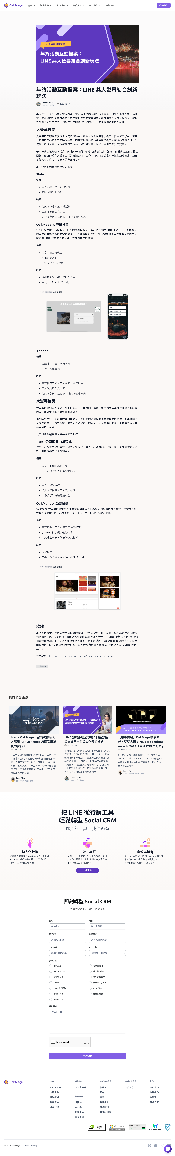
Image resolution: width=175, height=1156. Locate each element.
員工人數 (93, 947)
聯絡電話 (93, 934)
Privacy (34, 1145)
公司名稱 (53, 947)
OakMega (42, 666)
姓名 (51, 921)
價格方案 (110, 5)
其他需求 (53, 1006)
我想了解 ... (54, 961)
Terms (26, 1145)
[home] (13, 5)
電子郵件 (53, 934)
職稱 (91, 921)
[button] (32, 5)
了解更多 (87, 870)
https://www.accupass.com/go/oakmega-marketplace (81, 656)
